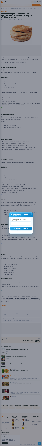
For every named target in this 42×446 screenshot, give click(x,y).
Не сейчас (21, 232)
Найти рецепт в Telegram (21, 228)
